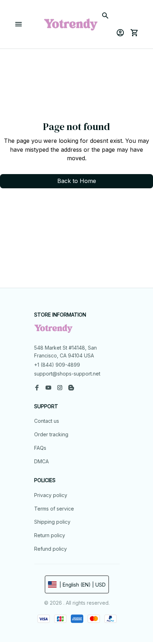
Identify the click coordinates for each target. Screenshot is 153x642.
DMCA (41, 461)
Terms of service (54, 509)
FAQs (40, 448)
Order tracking (51, 434)
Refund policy (50, 549)
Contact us (46, 421)
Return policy (49, 535)
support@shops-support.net (67, 374)
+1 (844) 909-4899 (57, 365)
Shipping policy (52, 522)
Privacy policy (50, 495)
